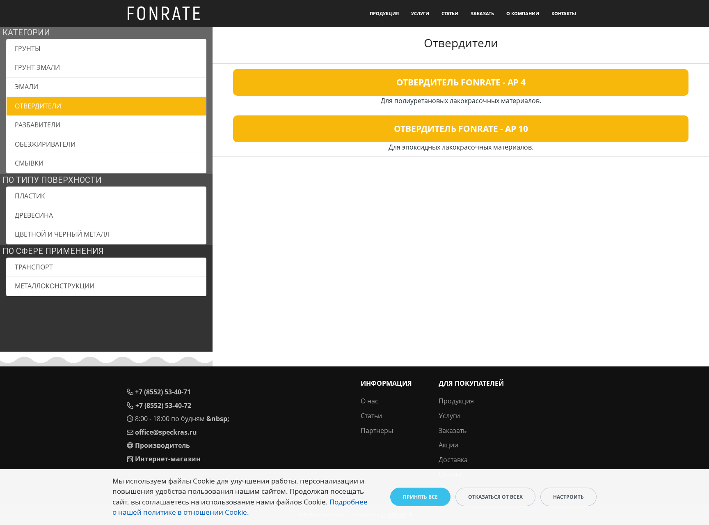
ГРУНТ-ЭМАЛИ (37, 67)
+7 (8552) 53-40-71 (163, 391)
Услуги (420, 13)
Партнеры (377, 430)
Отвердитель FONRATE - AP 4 (461, 82)
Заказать (482, 13)
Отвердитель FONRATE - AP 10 (461, 128)
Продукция (384, 13)
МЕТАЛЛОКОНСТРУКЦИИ (54, 285)
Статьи (449, 13)
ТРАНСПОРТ (34, 267)
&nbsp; (217, 418)
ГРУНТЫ (28, 48)
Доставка (453, 459)
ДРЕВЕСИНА (34, 215)
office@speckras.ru (166, 432)
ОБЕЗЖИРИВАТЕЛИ (45, 144)
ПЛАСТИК (30, 195)
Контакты (563, 13)
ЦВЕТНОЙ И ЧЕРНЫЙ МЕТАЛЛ (62, 234)
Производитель (162, 445)
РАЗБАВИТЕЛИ (37, 124)
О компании (522, 13)
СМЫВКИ (29, 163)
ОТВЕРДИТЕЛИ (38, 106)
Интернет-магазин (168, 458)
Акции (448, 444)
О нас (369, 400)
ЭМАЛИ (26, 86)
